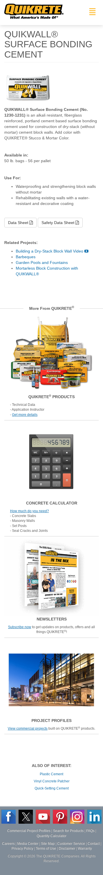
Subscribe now (19, 627)
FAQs (90, 831)
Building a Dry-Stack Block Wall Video (50, 251)
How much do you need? (29, 511)
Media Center (27, 844)
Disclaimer (67, 848)
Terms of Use (46, 848)
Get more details (24, 415)
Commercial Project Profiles (28, 831)
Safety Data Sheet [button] (58, 222)
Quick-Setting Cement (52, 788)
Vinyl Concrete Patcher (52, 781)
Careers (8, 844)
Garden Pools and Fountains (42, 262)
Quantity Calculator (51, 836)
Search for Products (68, 831)
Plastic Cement (51, 774)
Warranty (85, 848)
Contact (94, 844)
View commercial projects (27, 728)
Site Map (48, 844)
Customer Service (71, 844)
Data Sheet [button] (18, 222)
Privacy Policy (22, 848)
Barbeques (25, 257)
